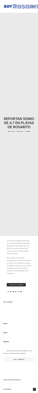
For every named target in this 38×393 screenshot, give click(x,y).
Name (5, 323)
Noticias (20, 131)
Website (6, 342)
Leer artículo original (16, 284)
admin (28, 131)
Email (5, 333)
